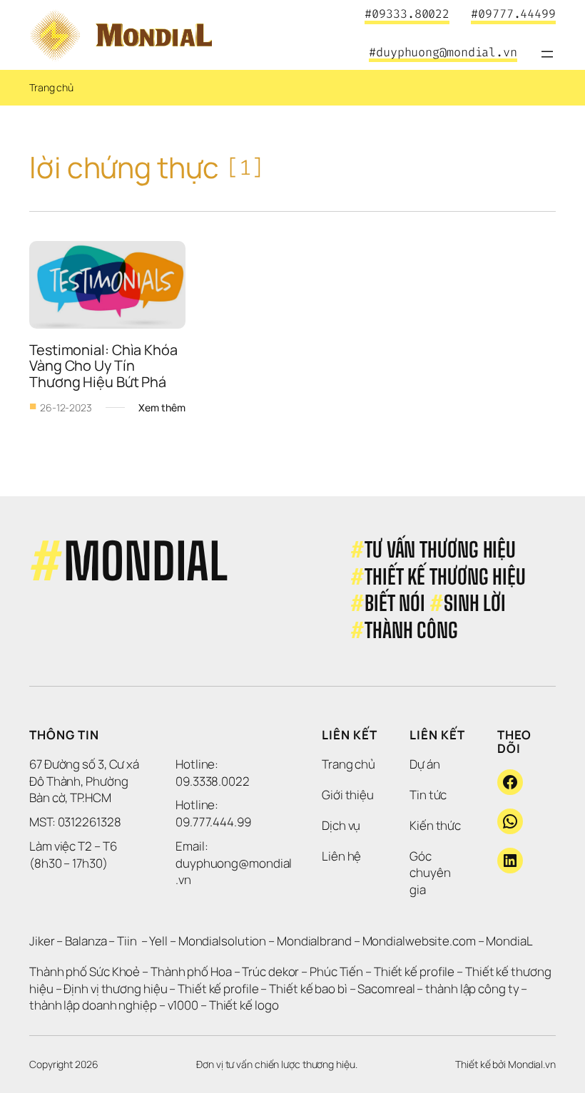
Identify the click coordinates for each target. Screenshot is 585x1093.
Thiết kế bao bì (308, 988)
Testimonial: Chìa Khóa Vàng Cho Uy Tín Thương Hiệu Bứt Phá (104, 365)
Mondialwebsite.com (419, 941)
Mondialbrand (314, 941)
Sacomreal (385, 988)
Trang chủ (51, 87)
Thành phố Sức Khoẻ (84, 971)
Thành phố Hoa (192, 971)
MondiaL (509, 941)
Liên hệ (341, 856)
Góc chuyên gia (431, 873)
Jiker (42, 941)
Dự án (425, 764)
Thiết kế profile (414, 971)
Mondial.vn (532, 1064)
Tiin (127, 941)
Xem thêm (161, 408)
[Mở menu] (547, 54)
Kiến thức (435, 825)
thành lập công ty (472, 988)
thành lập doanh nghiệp (93, 1005)
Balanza (85, 941)
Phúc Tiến (337, 971)
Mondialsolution (222, 941)
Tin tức (428, 794)
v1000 (183, 1005)
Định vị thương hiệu (116, 988)
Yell (158, 941)
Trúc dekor (270, 971)
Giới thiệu (348, 794)
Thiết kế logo (244, 1005)
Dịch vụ (341, 825)
